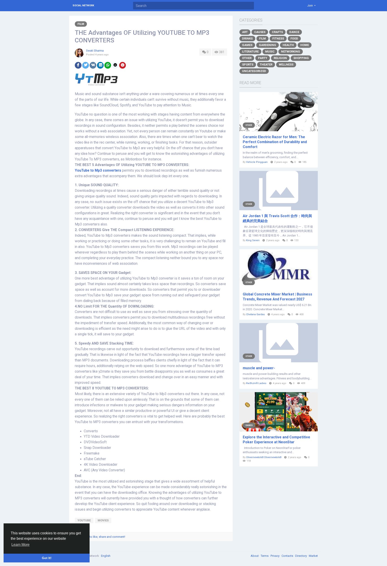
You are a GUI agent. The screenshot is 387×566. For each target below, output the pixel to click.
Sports (247, 64)
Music (270, 51)
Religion (280, 58)
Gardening (267, 45)
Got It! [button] (47, 558)
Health (288, 45)
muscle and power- (259, 368)
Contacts (288, 555)
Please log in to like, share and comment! (99, 536)
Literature (250, 51)
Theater (266, 64)
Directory (301, 555)
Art (245, 32)
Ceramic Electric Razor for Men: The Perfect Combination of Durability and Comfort (275, 142)
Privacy (275, 555)
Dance (294, 32)
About (255, 555)
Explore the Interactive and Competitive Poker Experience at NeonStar (276, 439)
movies (103, 520)
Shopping (301, 58)
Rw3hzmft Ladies (256, 383)
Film (80, 24)
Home (304, 45)
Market (313, 555)
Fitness (278, 38)
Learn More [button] (20, 544)
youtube (84, 520)
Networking (290, 51)
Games (247, 45)
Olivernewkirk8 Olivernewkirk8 (263, 457)
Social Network (83, 5)
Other (247, 58)
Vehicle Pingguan (257, 162)
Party (262, 58)
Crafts (277, 32)
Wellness (286, 64)
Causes (259, 32)
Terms (265, 555)
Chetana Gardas (255, 314)
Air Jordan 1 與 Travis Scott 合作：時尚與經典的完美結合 (277, 218)
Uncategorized (254, 71)
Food (294, 38)
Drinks (247, 38)
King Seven (253, 240)
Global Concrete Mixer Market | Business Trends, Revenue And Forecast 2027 (277, 296)
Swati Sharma (95, 50)
